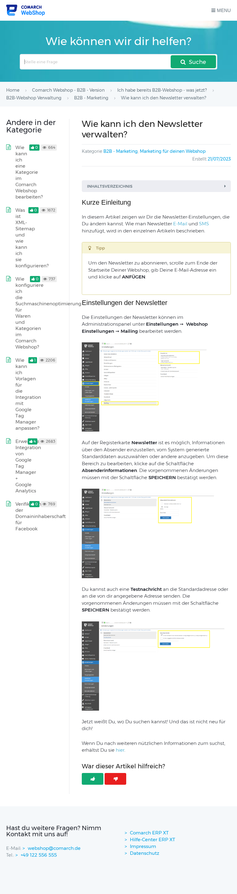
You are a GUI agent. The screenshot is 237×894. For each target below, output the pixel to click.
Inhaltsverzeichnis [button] (109, 186)
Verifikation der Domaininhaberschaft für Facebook (40, 516)
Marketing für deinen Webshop (173, 151)
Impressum (143, 846)
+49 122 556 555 (39, 855)
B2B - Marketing (120, 151)
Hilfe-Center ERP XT (152, 839)
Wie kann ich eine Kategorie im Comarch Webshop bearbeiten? (29, 172)
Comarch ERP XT (149, 833)
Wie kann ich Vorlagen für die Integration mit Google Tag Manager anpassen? (28, 394)
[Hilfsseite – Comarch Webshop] (25, 10)
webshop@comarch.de (54, 848)
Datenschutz (144, 853)
